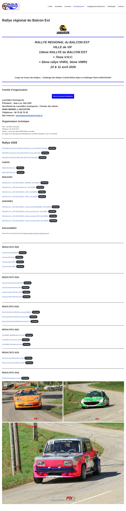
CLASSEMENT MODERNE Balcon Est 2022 (13, 335)
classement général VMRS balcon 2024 (12, 296)
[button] (84, 6)
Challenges (111, 6)
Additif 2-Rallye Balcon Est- (9, 172)
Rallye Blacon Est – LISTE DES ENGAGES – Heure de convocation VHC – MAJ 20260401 (24, 211)
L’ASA (50, 6)
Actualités (58, 6)
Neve (3, 509)
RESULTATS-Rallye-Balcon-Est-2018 (11, 378)
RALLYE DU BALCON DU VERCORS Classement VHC (16, 321)
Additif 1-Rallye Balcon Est (8, 167)
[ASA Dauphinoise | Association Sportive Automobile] (11, 6)
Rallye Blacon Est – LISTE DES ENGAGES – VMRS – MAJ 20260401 (19, 196)
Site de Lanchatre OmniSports (63, 96)
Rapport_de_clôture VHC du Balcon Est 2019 (13, 362)
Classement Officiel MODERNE (10, 252)
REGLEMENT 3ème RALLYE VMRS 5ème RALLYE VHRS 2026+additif (20, 157)
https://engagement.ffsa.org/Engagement (36, 233)
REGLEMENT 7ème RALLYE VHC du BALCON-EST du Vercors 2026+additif (21, 153)
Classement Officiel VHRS (8, 262)
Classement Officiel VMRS (8, 266)
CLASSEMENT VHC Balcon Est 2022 (11, 339)
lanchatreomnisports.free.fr (29, 115)
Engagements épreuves (96, 6)
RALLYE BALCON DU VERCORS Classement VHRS (15, 316)
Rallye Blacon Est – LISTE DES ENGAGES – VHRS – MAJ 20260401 (19, 192)
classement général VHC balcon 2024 (11, 287)
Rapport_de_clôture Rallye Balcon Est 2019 (13, 358)
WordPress (17, 509)
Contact (121, 6)
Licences (68, 6)
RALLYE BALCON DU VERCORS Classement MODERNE (16, 312)
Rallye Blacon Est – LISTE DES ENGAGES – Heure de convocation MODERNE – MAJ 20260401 (26, 206)
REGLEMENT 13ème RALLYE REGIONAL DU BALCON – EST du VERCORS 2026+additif (24, 148)
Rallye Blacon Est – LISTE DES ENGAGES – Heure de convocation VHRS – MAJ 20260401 (25, 216)
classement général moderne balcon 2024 (12, 283)
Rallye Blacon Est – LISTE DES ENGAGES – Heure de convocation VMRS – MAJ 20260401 (25, 220)
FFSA (21, 233)
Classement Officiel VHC (8, 257)
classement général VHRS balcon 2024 (12, 292)
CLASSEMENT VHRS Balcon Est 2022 (12, 344)
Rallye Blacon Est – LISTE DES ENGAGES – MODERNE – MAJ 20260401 (21, 182)
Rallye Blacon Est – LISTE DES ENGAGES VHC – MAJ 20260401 (18, 187)
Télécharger (52, 148)
